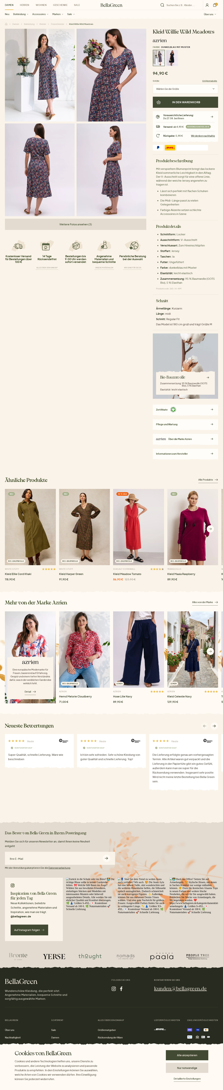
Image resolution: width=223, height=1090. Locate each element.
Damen (9, 4)
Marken (56, 14)
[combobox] (182, 5)
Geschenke (60, 4)
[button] (210, 529)
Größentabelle (209, 81)
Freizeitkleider (57, 24)
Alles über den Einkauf (47, 268)
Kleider (43, 24)
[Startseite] (111, 5)
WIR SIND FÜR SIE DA (132, 268)
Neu (7, 14)
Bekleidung (19, 14)
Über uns (208, 14)
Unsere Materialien (104, 268)
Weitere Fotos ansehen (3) (75, 224)
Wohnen (41, 4)
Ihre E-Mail (16, 858)
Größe (156, 81)
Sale (69, 14)
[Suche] (181, 5)
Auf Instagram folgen (27, 930)
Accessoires (39, 14)
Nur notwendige (187, 1068)
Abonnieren (106, 858)
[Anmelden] (207, 4)
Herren (24, 4)
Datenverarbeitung (59, 867)
